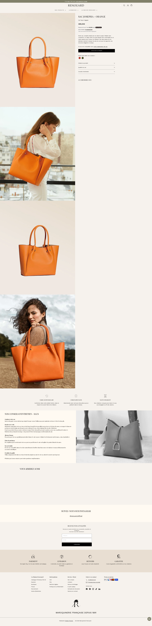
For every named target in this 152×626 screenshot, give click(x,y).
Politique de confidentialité (56, 586)
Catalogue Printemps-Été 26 (38, 579)
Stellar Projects (69, 620)
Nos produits (60, 10)
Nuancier (33, 582)
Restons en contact (73, 591)
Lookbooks (73, 10)
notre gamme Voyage (81, 1)
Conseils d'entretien (83, 71)
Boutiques (33, 584)
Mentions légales (53, 584)
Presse (33, 586)
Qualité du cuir (82, 67)
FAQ (50, 582)
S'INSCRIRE (77, 544)
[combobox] (120, 5)
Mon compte (71, 579)
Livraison (70, 582)
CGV (50, 579)
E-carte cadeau (71, 586)
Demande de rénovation (74, 589)
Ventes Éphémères (36, 591)
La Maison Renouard (88, 10)
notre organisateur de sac (100, 46)
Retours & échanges (73, 584)
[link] (90, 90)
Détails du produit (83, 63)
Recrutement (34, 589)
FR (120, 5)
